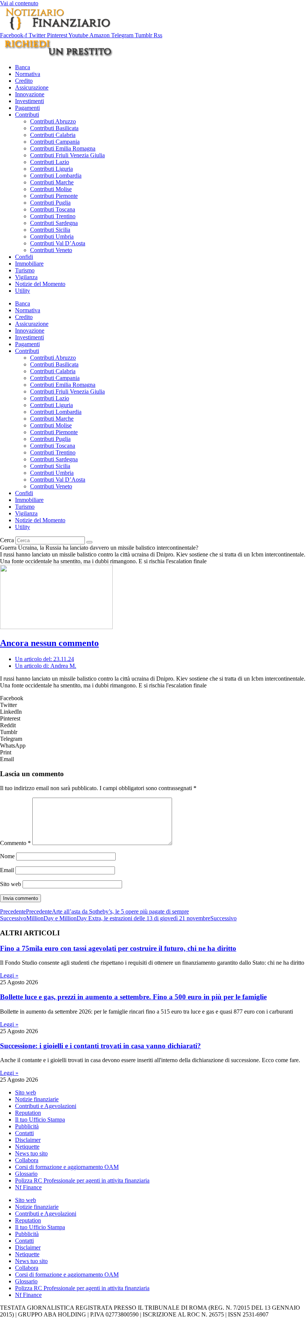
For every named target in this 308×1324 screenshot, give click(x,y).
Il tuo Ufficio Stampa (40, 1119)
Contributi (27, 114)
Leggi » (9, 975)
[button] (154, 698)
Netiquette (27, 1146)
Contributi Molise (51, 189)
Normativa (27, 74)
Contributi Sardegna (54, 223)
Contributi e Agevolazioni (45, 1106)
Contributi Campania (55, 141)
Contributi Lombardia (56, 175)
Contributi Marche (52, 182)
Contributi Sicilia (50, 229)
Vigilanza (26, 277)
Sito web (10, 884)
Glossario (26, 1173)
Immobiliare (29, 263)
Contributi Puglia (50, 202)
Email (7, 870)
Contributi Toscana (52, 209)
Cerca (7, 540)
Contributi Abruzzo (53, 121)
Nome (7, 856)
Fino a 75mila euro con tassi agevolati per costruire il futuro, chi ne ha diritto (118, 948)
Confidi (24, 257)
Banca (22, 67)
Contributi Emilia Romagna (62, 148)
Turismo (25, 270)
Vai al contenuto (19, 3)
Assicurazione (31, 87)
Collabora (26, 1160)
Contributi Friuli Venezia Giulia (67, 155)
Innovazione (29, 94)
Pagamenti (27, 108)
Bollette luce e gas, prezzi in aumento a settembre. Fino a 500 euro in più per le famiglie (133, 997)
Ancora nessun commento (49, 643)
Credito (24, 81)
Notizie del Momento (40, 284)
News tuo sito (31, 1153)
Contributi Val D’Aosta (57, 243)
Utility (22, 290)
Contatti (24, 1133)
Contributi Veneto (51, 250)
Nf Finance (28, 1187)
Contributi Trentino (52, 216)
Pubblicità (27, 1126)
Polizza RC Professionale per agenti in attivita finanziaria (82, 1180)
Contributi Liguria (51, 169)
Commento (15, 843)
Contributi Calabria (52, 135)
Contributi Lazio (49, 162)
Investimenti (29, 101)
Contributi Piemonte (54, 196)
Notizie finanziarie (37, 1099)
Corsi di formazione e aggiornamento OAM (67, 1167)
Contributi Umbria (52, 236)
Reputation (28, 1113)
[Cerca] (89, 542)
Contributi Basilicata (54, 128)
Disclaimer (28, 1140)
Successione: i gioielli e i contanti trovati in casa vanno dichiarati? (100, 1046)
